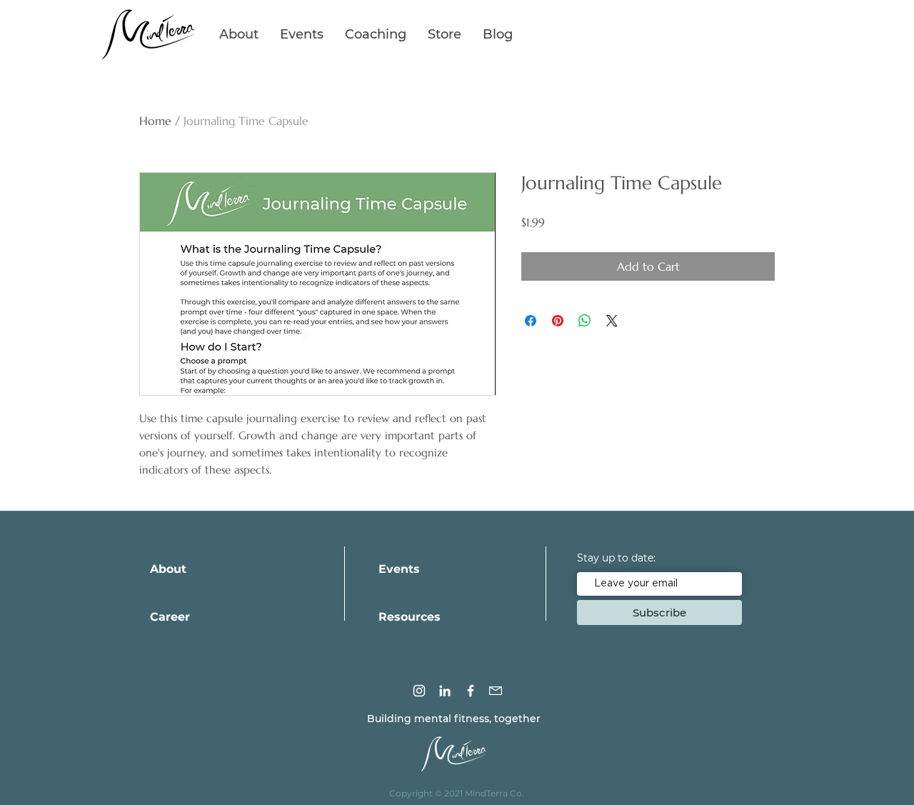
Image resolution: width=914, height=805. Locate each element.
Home (155, 121)
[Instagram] (419, 691)
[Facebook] (470, 691)
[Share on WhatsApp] (584, 320)
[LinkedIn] (445, 691)
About (168, 569)
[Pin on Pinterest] (557, 320)
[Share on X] (612, 320)
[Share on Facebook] (530, 320)
